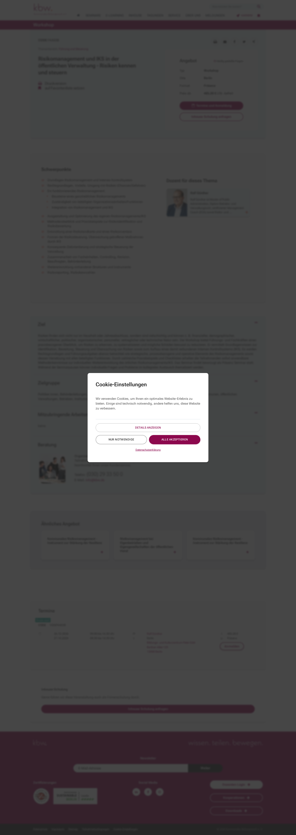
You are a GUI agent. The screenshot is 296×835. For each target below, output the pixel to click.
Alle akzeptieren (174, 439)
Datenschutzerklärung (148, 449)
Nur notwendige (121, 439)
